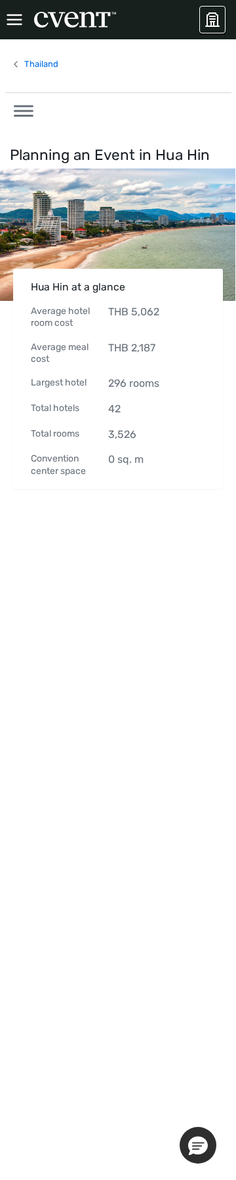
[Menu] (14, 20)
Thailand (41, 64)
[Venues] (212, 19)
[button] (19, 109)
